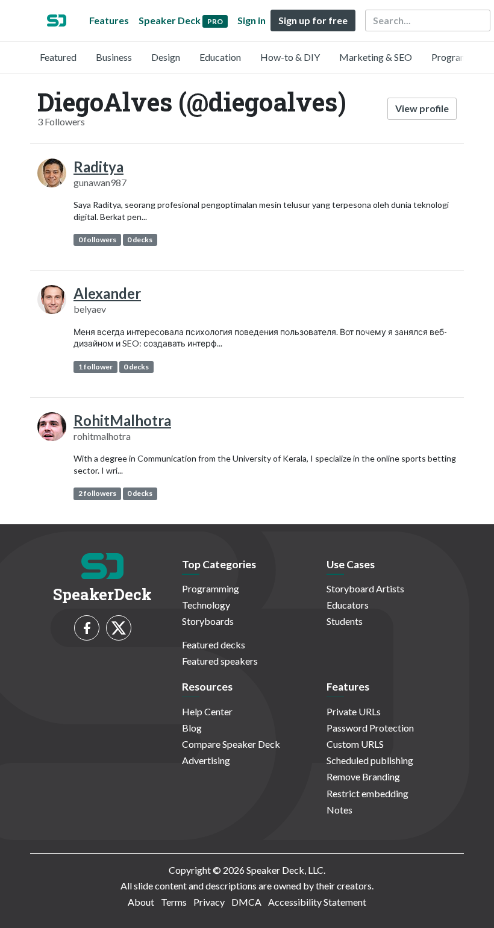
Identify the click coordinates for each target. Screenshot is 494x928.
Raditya (98, 166)
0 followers (97, 239)
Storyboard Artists (365, 588)
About (141, 902)
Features (109, 20)
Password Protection (370, 727)
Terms (174, 902)
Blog (192, 727)
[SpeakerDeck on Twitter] (118, 628)
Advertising (206, 760)
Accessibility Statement (317, 902)
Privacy (209, 902)
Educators (348, 604)
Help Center (207, 711)
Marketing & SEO (375, 57)
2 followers (97, 493)
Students (345, 621)
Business (114, 57)
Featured (58, 57)
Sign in (251, 20)
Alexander (107, 293)
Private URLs (354, 711)
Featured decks (213, 644)
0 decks (139, 239)
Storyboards (208, 621)
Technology (206, 604)
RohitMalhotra (122, 420)
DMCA (246, 902)
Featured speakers (220, 660)
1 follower (95, 366)
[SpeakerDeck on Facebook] (86, 628)
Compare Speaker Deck (231, 744)
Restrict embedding (367, 793)
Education (220, 57)
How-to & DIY (290, 57)
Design (165, 57)
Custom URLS (355, 744)
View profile (422, 108)
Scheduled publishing (370, 760)
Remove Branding (363, 776)
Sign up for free (313, 20)
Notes (339, 809)
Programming (460, 57)
